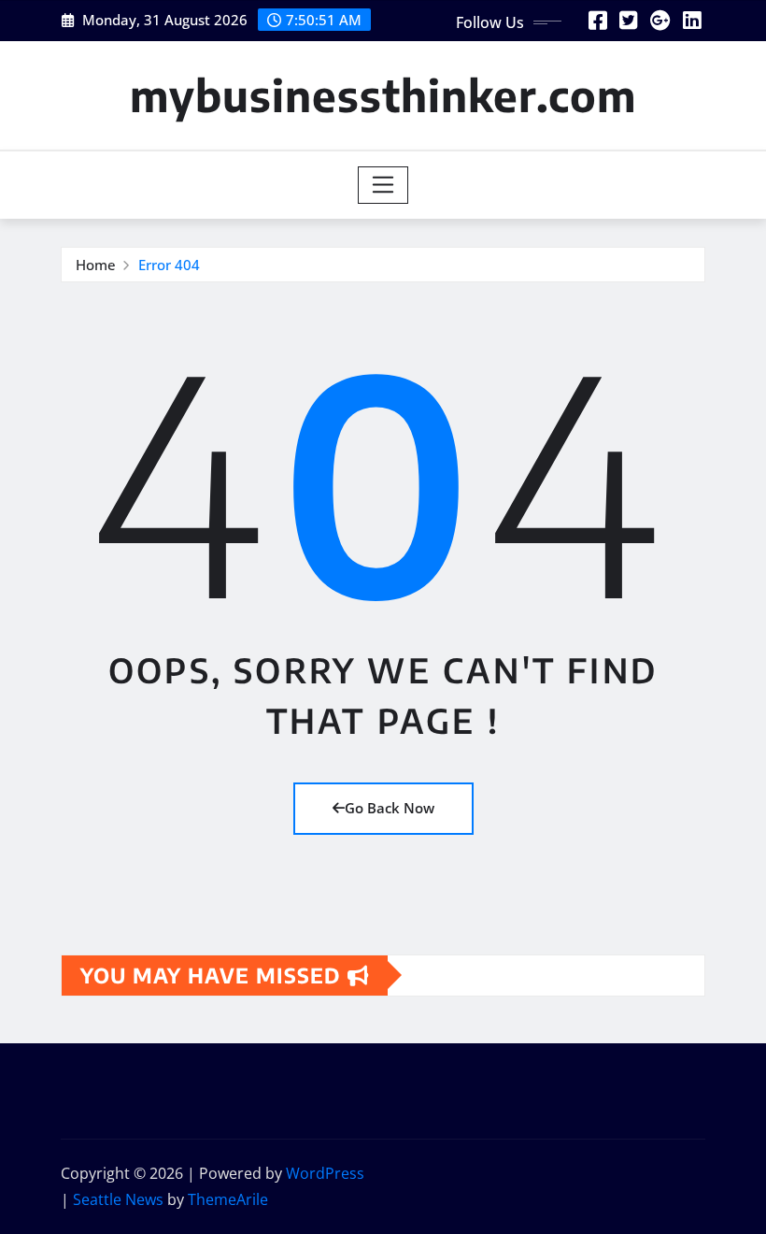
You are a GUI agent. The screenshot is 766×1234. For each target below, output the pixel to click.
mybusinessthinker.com (383, 95)
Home (96, 264)
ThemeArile (228, 1199)
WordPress (325, 1173)
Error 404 (169, 264)
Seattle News (118, 1199)
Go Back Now (389, 807)
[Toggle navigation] (383, 185)
